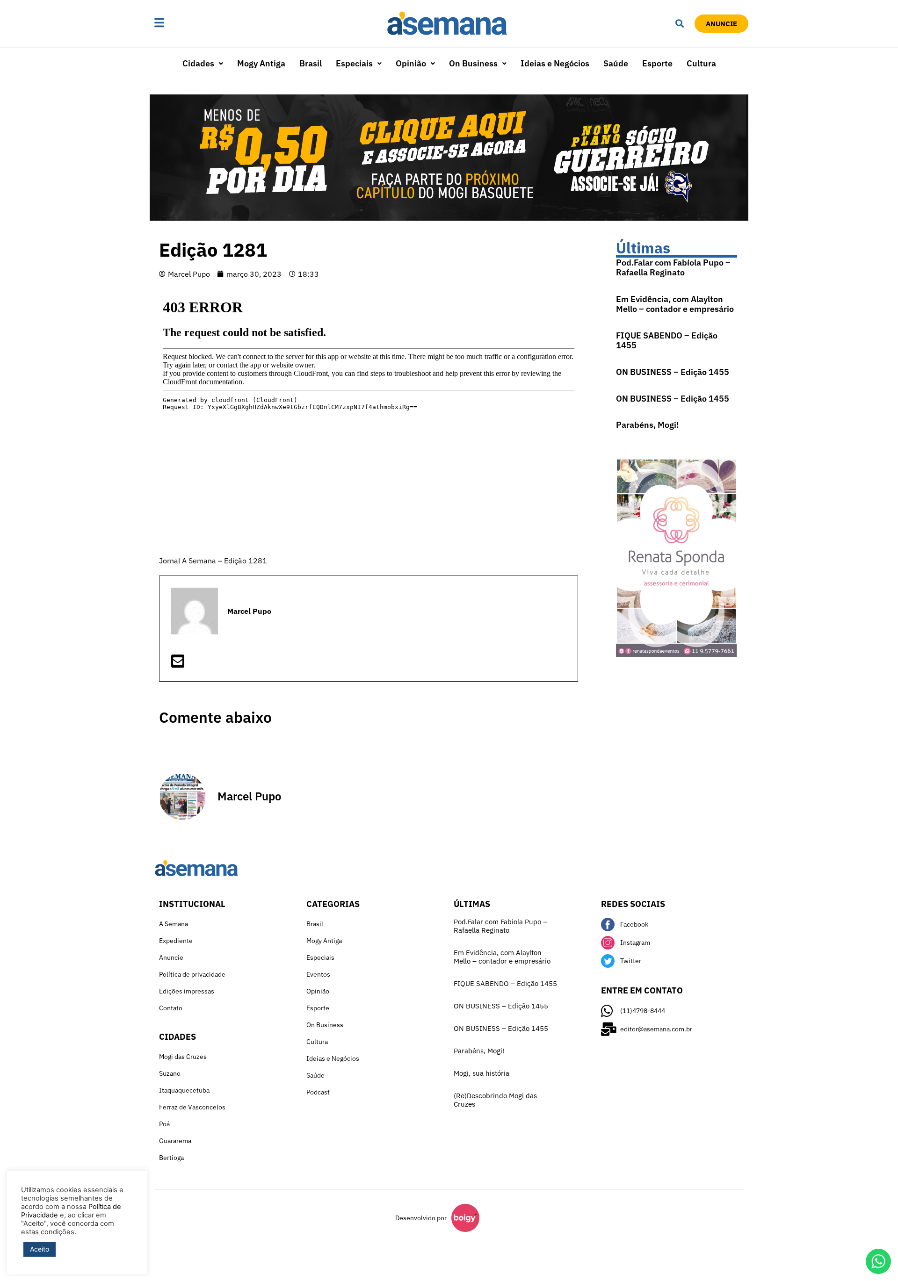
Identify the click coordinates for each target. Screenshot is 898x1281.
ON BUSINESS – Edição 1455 (672, 372)
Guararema (175, 1141)
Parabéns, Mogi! (647, 424)
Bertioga (171, 1157)
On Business (473, 63)
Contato (170, 1008)
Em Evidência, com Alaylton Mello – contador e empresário (675, 304)
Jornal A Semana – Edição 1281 (213, 560)
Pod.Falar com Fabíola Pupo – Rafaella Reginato (673, 267)
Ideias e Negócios (555, 63)
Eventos (318, 974)
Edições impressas (186, 991)
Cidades (198, 63)
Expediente (176, 940)
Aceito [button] (39, 1249)
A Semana (173, 924)
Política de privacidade (192, 974)
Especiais (354, 63)
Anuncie (171, 957)
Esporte (657, 63)
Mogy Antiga (261, 63)
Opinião (411, 63)
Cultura (701, 63)
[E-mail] (177, 664)
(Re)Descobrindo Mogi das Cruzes (495, 1099)
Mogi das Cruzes (183, 1056)
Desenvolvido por (421, 1218)
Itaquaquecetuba (184, 1090)
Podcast (318, 1092)
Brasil (310, 63)
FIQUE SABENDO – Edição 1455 (666, 340)
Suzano (170, 1073)
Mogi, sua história (481, 1073)
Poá (164, 1124)
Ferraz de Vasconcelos (192, 1107)
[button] (188, 24)
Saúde (615, 63)
